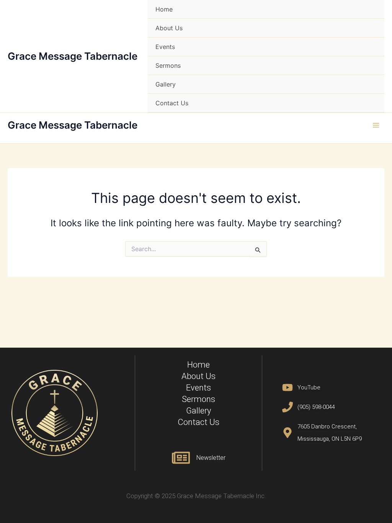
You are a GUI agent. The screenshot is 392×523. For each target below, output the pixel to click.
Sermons (168, 65)
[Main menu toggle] (376, 125)
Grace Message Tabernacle (72, 56)
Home (164, 9)
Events (165, 47)
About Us (169, 28)
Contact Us (171, 103)
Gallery (165, 84)
